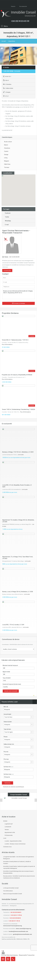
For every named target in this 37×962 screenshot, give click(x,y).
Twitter (7, 217)
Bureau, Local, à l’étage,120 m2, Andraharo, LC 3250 (17, 591)
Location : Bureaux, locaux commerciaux (15, 844)
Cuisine (6, 151)
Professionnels (8, 835)
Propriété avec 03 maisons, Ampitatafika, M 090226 (17, 375)
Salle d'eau (7, 164)
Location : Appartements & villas (13, 841)
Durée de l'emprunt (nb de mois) (12, 684)
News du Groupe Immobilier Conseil (12, 893)
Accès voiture (8, 141)
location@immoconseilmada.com (18, 931)
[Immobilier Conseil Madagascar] (18, 14)
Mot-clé (6, 706)
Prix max (6, 759)
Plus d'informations (7, 344)
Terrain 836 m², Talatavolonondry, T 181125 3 (15, 340)
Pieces (5, 736)
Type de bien (7, 729)
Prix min (6, 751)
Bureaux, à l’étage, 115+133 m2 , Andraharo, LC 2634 (17, 452)
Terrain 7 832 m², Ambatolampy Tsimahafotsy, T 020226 (18, 409)
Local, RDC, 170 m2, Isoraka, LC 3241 (13, 624)
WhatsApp (8, 220)
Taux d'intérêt (7, 678)
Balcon (6, 145)
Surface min (8, 766)
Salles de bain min (9, 744)
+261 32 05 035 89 (14, 257)
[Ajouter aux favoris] (2, 49)
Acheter (5, 821)
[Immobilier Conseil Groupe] (18, 803)
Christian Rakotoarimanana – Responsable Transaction (17, 955)
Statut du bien (8, 721)
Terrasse (6, 167)
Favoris (13, 6)
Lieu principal (7, 714)
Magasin (6, 161)
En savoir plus (7, 270)
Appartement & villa (10, 832)
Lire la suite (21, 454)
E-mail (7, 224)
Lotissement (8, 826)
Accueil (4, 41)
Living (5, 157)
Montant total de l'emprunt (10, 665)
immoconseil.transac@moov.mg (12, 925)
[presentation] (1, 800)
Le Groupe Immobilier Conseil (10, 888)
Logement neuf (9, 824)
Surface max (9, 774)
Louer (4, 838)
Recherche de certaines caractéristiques (13, 786)
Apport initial (6, 671)
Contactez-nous (7, 846)
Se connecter (23, 6)
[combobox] (18, 717)
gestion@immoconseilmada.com (22, 934)
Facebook (7, 213)
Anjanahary (11, 41)
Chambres (7, 148)
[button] (20, 190)
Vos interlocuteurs (8, 890)
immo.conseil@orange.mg (23, 928)
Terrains (7, 829)
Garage (6, 154)
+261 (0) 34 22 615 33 (20, 21)
